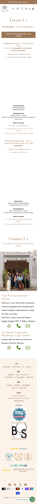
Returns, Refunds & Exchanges (18, 398)
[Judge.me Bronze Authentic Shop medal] (18, 457)
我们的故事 (6, 367)
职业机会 (28, 367)
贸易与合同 (30, 377)
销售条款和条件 (19, 401)
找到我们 (9, 385)
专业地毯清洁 (9, 377)
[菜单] (33, 9)
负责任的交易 (16, 367)
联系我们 (17, 385)
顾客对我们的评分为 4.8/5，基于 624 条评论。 (23, 470)
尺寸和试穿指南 (20, 377)
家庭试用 (11, 375)
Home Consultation (22, 375)
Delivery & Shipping (18, 396)
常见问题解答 (26, 385)
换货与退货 (22, 388)
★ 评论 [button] (35, 253)
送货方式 (14, 388)
